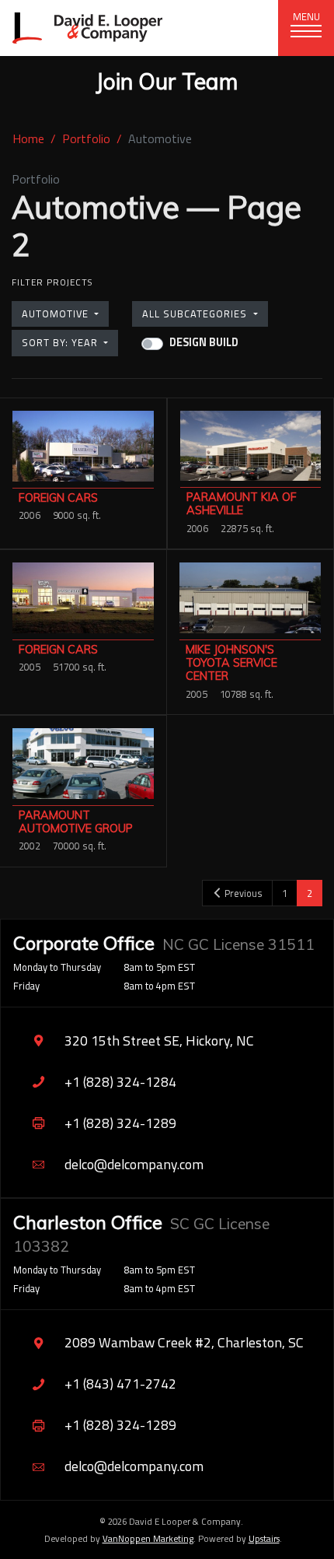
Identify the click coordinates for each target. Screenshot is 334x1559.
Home (28, 138)
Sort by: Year (61, 342)
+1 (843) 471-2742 (120, 1383)
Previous (242, 893)
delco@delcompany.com (134, 1164)
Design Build (203, 343)
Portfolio (86, 138)
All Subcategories (196, 313)
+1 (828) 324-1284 (120, 1081)
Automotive (57, 313)
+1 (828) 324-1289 (120, 1122)
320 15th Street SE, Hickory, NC (159, 1040)
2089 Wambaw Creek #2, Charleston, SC (184, 1342)
